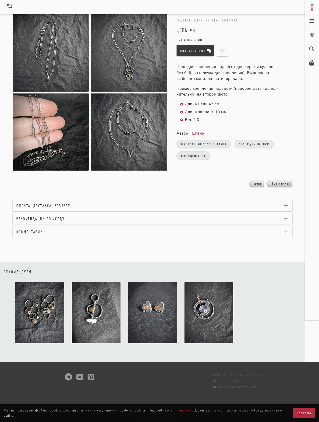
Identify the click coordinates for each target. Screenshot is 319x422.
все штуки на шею (254, 144)
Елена (198, 133)
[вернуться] (9, 6)
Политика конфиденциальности (239, 374)
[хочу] (115, 342)
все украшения (193, 155)
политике (183, 410)
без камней (281, 183)
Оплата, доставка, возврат (43, 205)
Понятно (304, 413)
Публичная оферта (228, 380)
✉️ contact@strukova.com (234, 387)
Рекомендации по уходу (40, 219)
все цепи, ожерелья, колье (204, 144)
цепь (258, 183)
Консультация (193, 50)
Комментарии (29, 232)
